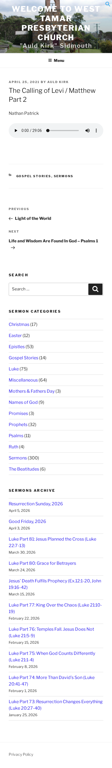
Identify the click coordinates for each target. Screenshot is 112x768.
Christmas (19, 324)
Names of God (23, 402)
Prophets (18, 424)
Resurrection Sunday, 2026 (36, 503)
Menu (59, 60)
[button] (108, 5)
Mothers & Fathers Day (32, 391)
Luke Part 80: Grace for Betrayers (42, 563)
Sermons (64, 176)
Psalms (16, 435)
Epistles (17, 346)
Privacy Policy (21, 754)
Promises (18, 413)
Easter (15, 335)
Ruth (13, 446)
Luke (14, 369)
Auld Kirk (58, 82)
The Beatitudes (24, 469)
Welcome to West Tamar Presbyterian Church (56, 23)
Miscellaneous (23, 380)
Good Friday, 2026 (27, 521)
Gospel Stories (33, 176)
